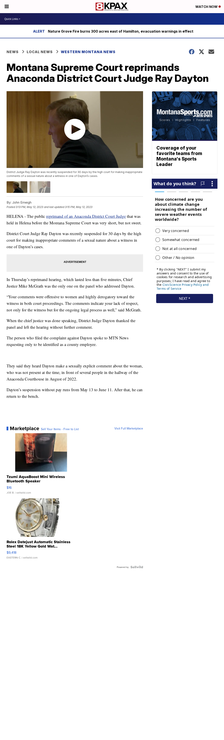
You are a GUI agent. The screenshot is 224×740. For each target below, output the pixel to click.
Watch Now (207, 7)
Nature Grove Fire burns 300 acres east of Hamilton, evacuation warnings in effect (120, 31)
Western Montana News (88, 52)
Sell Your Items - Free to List (60, 429)
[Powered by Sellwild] (136, 567)
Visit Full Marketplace (128, 428)
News (13, 52)
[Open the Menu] (6, 6)
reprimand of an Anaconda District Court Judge (86, 216)
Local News (40, 52)
